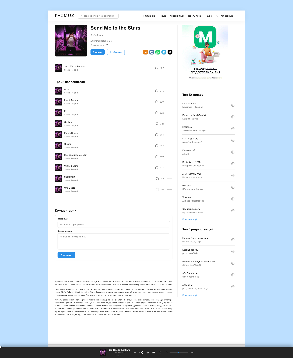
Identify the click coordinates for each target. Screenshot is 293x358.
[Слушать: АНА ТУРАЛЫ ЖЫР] (233, 175)
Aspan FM (187, 285)
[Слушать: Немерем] (233, 128)
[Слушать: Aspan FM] (233, 286)
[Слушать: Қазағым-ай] (233, 152)
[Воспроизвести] (59, 68)
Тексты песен (195, 15)
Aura (66, 89)
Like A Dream (71, 100)
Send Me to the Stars (74, 66)
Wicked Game (71, 166)
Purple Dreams (71, 133)
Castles (68, 122)
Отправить (66, 255)
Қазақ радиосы (190, 249)
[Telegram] (163, 52)
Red (66, 111)
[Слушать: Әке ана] (233, 187)
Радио (209, 15)
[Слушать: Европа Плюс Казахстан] (233, 240)
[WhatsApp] (157, 52)
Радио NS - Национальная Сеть (198, 261)
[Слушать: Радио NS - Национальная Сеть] (233, 263)
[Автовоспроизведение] (160, 352)
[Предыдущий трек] (135, 352)
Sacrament (69, 176)
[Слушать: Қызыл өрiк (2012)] (233, 140)
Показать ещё (189, 219)
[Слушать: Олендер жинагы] (233, 210)
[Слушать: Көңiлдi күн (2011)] (233, 164)
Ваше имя (63, 219)
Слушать (97, 52)
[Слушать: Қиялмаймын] (233, 105)
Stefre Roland (97, 35)
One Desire (69, 187)
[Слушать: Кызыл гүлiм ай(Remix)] (233, 117)
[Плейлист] (154, 352)
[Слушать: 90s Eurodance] (233, 275)
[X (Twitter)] (170, 52)
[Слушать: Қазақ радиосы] (233, 251)
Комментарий (65, 231)
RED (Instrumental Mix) (75, 155)
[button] (166, 352)
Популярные (148, 15)
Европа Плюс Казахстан (195, 238)
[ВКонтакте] (151, 52)
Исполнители (177, 15)
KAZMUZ (64, 16)
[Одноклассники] (145, 52)
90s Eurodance (189, 273)
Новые (162, 15)
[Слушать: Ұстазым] (233, 199)
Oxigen (67, 144)
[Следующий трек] (148, 352)
